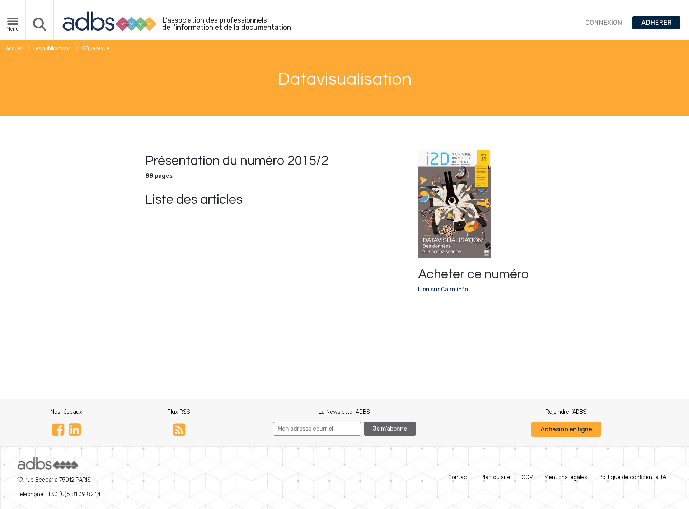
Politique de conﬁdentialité (632, 477)
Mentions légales (565, 477)
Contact (458, 477)
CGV (527, 477)
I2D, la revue (95, 49)
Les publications (52, 49)
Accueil (14, 49)
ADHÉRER (656, 23)
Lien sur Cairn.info (443, 289)
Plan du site (495, 477)
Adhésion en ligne (566, 429)
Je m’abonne (390, 428)
